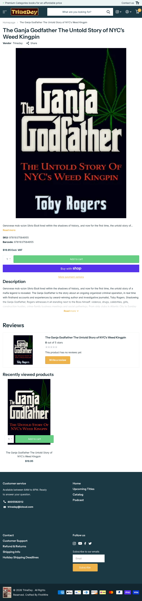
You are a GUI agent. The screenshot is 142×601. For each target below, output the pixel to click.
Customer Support (15, 540)
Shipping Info (11, 551)
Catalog (78, 494)
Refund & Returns (14, 546)
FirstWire (43, 594)
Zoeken (108, 12)
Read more (9, 230)
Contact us (128, 2)
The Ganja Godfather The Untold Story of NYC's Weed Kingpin (29, 454)
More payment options (71, 276)
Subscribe (85, 567)
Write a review (57, 359)
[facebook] (85, 543)
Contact (8, 535)
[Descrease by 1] (11, 262)
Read (70, 310)
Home (77, 483)
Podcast (78, 500)
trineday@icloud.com (20, 506)
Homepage (9, 22)
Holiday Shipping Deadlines (21, 557)
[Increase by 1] (11, 256)
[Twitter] (90, 543)
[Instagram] (74, 543)
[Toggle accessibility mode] (137, 3)
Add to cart (76, 259)
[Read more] (118, 12)
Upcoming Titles (83, 489)
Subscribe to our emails (86, 551)
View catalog (4, 11)
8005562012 (15, 501)
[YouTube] (80, 543)
